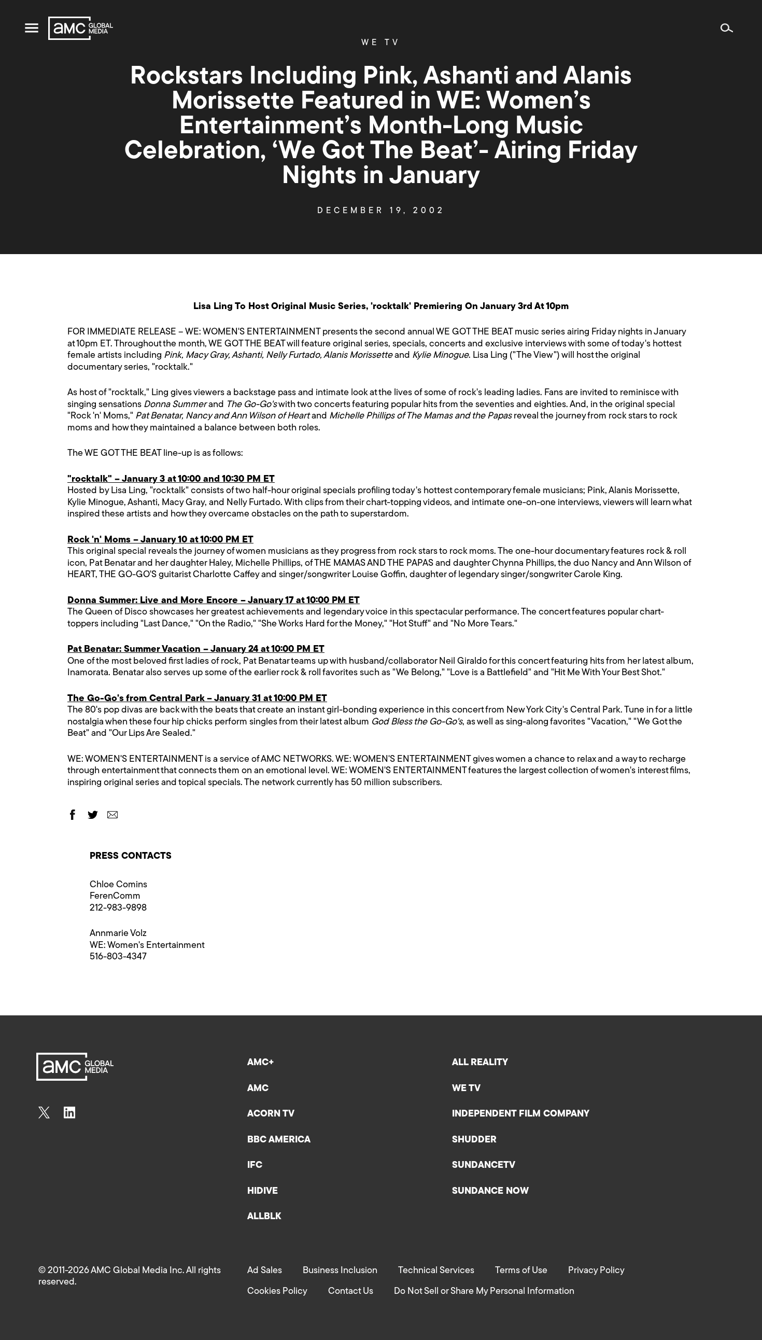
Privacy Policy (596, 1271)
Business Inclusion (340, 1271)
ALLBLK (264, 1217)
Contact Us (350, 1291)
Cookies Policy (277, 1291)
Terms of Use (521, 1271)
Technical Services (436, 1271)
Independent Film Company (520, 1114)
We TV (466, 1089)
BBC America (279, 1140)
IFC (254, 1165)
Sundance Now (490, 1191)
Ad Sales (264, 1271)
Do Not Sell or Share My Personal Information (484, 1291)
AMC (258, 1089)
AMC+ (260, 1063)
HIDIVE (262, 1191)
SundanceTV (483, 1165)
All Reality (480, 1063)
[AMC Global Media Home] (80, 28)
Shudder (474, 1140)
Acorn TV (270, 1114)
